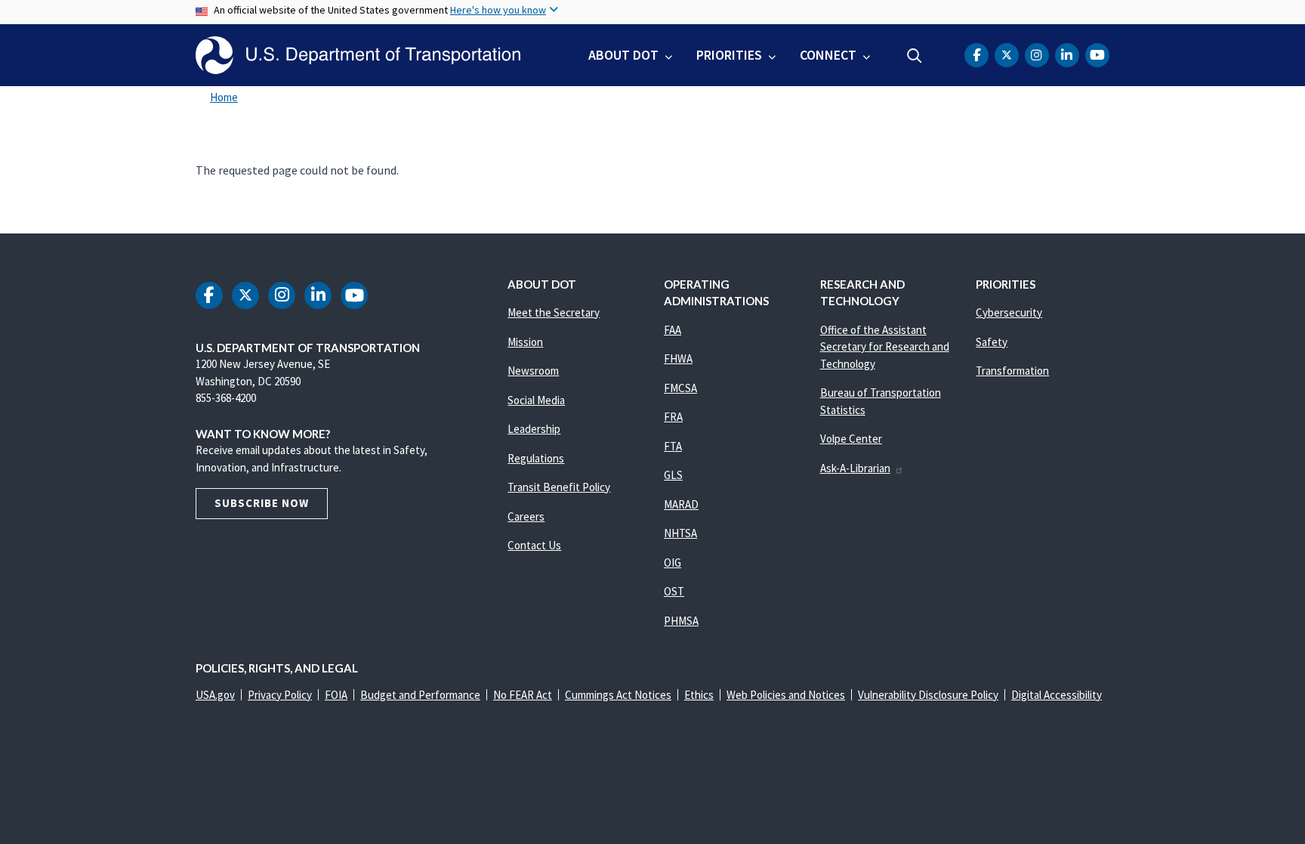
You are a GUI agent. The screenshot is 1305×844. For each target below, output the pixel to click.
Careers (526, 516)
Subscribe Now (261, 503)
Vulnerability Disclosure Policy (928, 695)
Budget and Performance (420, 695)
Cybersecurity (1009, 312)
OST (674, 591)
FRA (673, 417)
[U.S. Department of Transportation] (358, 55)
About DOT (623, 54)
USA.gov (215, 695)
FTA (673, 446)
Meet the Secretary (554, 312)
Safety (991, 342)
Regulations (536, 458)
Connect (828, 54)
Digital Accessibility (1056, 695)
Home (224, 97)
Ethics (699, 695)
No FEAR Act (522, 695)
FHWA (678, 358)
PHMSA (681, 621)
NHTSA (680, 533)
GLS (673, 475)
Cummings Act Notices (618, 695)
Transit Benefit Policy (559, 487)
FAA (672, 330)
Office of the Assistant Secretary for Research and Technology (884, 347)
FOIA (336, 695)
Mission (525, 342)
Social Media (536, 400)
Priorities (729, 54)
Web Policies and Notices (786, 695)
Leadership (534, 429)
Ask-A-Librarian (855, 468)
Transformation (1012, 370)
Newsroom (533, 370)
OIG (672, 562)
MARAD (681, 504)
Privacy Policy (280, 695)
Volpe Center (851, 438)
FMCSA (680, 388)
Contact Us (534, 545)
